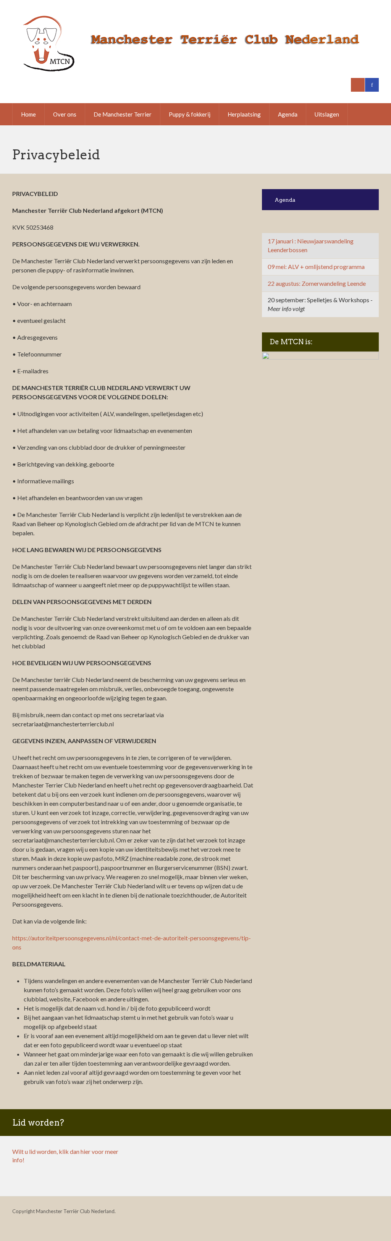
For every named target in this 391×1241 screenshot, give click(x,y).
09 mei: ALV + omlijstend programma (316, 266)
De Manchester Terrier (123, 114)
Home (28, 114)
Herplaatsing (244, 114)
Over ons (64, 114)
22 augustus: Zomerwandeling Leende (317, 283)
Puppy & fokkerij (189, 114)
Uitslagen (327, 114)
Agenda (287, 114)
